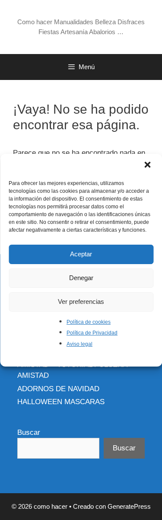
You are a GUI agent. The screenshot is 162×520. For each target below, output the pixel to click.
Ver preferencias (81, 301)
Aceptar (81, 254)
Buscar (28, 432)
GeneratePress (129, 506)
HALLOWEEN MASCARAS (61, 402)
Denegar (81, 277)
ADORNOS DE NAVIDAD (58, 389)
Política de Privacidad (92, 333)
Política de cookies (89, 322)
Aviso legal (79, 344)
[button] (148, 165)
